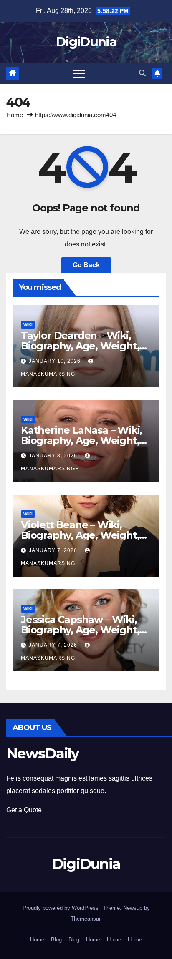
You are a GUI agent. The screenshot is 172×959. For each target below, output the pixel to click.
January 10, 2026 (55, 361)
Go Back (86, 265)
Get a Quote (24, 809)
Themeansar (85, 919)
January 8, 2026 (54, 456)
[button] (142, 73)
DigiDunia (86, 42)
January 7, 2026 (54, 550)
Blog (56, 939)
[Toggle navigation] (79, 73)
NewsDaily (42, 753)
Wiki (28, 324)
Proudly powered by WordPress (61, 908)
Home (14, 114)
